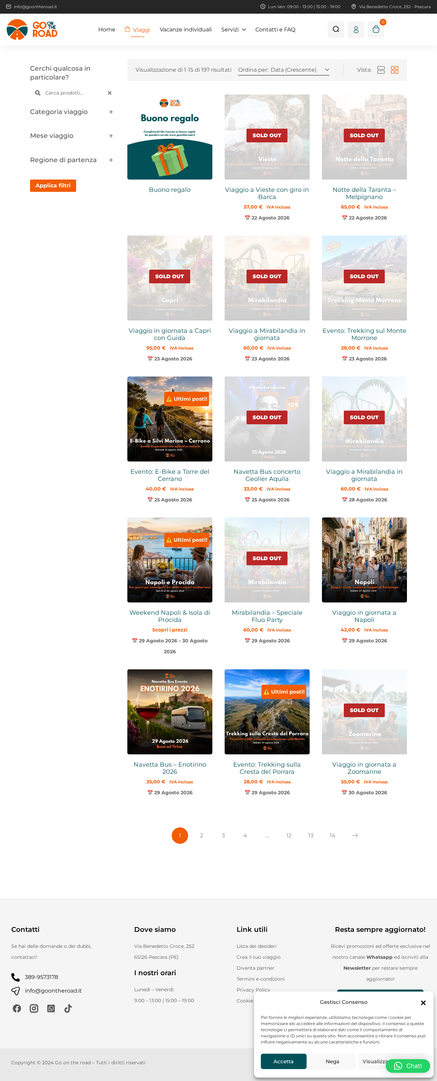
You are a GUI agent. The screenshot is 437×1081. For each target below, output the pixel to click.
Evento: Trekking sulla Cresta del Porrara (267, 768)
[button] (423, 1002)
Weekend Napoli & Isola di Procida (169, 616)
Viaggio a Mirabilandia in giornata (267, 334)
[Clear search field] (110, 93)
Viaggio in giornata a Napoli (364, 616)
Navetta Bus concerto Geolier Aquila (267, 475)
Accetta (283, 1061)
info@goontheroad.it (53, 990)
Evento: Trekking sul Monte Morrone (364, 334)
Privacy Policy (253, 990)
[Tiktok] (68, 1008)
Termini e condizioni (261, 979)
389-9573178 (41, 977)
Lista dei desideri (257, 946)
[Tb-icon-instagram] (34, 1008)
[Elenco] (381, 70)
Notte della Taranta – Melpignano (364, 193)
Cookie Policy (253, 1001)
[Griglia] (395, 70)
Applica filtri (53, 185)
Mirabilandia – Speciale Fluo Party (267, 616)
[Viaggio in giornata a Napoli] (364, 559)
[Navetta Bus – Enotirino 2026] (169, 711)
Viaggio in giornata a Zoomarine (364, 768)
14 (333, 835)
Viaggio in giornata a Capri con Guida (170, 334)
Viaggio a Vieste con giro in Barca (267, 193)
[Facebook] (17, 1008)
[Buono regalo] (169, 137)
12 (289, 835)
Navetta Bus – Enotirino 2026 (169, 768)
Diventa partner (255, 968)
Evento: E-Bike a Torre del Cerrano (169, 475)
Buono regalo (170, 190)
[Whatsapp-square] (51, 1008)
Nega (332, 1061)
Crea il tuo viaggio (259, 957)
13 (310, 835)
